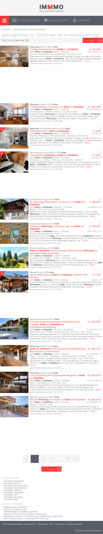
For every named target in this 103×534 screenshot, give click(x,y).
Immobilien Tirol (11, 495)
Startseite (6, 30)
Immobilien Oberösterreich (15, 488)
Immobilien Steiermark (13, 492)
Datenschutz (31, 524)
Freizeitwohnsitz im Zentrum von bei (57, 107)
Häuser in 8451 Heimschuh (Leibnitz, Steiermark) (25, 514)
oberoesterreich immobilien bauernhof (20, 511)
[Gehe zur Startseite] (51, 11)
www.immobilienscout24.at (41, 63)
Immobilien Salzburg (12, 490)
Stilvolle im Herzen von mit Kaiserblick (58, 399)
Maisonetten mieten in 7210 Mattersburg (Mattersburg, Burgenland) (33, 516)
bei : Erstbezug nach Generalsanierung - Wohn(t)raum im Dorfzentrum (58, 350)
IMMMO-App (60, 524)
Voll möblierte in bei (54, 155)
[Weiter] (76, 459)
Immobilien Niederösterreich (16, 485)
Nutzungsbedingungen (12, 524)
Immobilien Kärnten (12, 483)
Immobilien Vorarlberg (13, 497)
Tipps (51, 524)
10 (68, 459)
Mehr (87, 61)
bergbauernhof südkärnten (15, 507)
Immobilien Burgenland (14, 481)
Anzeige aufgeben (74, 524)
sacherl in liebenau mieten (15, 509)
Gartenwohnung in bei (49, 131)
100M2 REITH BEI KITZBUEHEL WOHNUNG (29, 30)
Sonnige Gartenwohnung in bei (54, 49)
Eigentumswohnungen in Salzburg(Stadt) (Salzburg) (26, 518)
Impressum (43, 524)
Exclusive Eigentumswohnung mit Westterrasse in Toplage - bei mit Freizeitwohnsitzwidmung (55, 324)
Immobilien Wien (11, 499)
